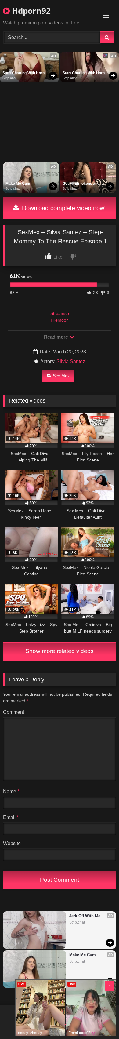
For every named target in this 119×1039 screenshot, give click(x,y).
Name (11, 791)
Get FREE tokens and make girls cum (81, 183)
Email (11, 817)
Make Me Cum (17, 183)
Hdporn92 (30, 10)
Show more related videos (59, 651)
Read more (56, 337)
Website (12, 843)
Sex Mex (61, 375)
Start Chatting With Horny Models (25, 73)
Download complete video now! (63, 208)
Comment (13, 712)
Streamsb (59, 313)
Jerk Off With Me (84, 915)
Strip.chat (9, 78)
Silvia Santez (70, 361)
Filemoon (60, 320)
